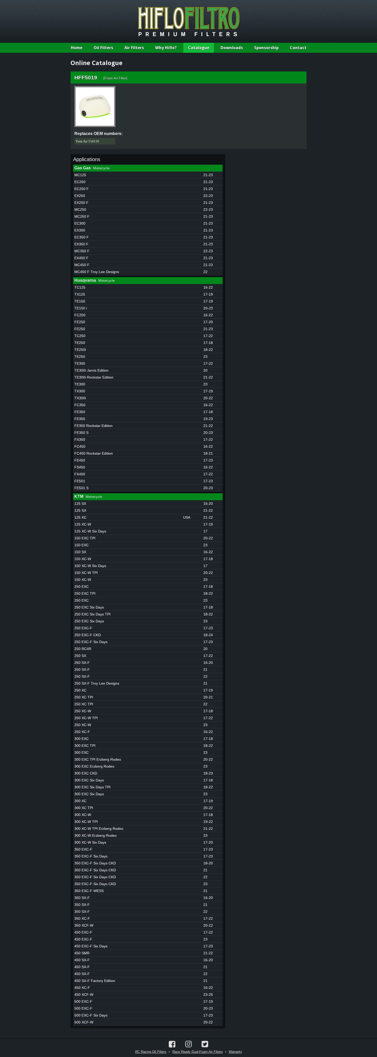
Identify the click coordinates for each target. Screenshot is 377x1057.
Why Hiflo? (166, 47)
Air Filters (134, 47)
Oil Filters (103, 47)
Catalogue (198, 47)
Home (76, 47)
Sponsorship (266, 47)
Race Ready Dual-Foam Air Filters (197, 1052)
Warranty (235, 1052)
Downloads (232, 47)
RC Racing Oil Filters (150, 1052)
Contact (298, 47)
